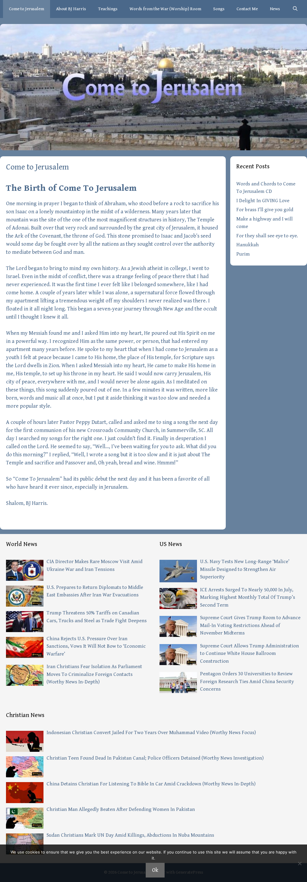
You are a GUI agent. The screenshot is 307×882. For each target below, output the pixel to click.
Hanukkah (247, 245)
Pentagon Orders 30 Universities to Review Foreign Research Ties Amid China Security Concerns (247, 681)
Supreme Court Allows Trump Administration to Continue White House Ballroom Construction (249, 653)
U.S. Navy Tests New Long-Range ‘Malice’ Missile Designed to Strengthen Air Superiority (244, 569)
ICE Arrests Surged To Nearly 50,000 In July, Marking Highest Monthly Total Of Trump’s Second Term (247, 597)
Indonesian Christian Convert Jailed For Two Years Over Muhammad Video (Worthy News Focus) (151, 733)
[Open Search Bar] (295, 9)
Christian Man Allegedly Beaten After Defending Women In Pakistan (120, 809)
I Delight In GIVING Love (262, 201)
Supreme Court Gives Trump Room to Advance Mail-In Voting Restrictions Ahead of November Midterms (250, 625)
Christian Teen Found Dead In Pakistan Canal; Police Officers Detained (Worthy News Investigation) (155, 758)
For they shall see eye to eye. (267, 236)
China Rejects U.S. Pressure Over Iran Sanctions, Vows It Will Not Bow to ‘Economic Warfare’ (96, 646)
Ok (155, 870)
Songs (219, 8)
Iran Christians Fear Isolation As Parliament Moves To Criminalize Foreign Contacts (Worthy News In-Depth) (94, 674)
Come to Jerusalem (26, 8)
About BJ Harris (71, 8)
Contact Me (247, 8)
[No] (300, 863)
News (275, 8)
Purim (243, 254)
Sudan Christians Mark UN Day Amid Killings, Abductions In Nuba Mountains (130, 835)
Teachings (108, 8)
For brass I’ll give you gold (264, 210)
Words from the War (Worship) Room (165, 8)
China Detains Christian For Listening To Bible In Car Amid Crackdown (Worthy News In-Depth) (150, 784)
